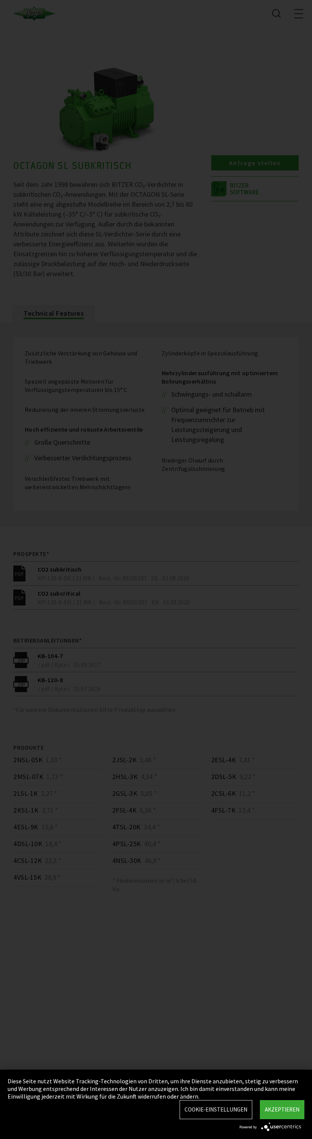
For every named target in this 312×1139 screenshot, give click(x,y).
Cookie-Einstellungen (216, 1109)
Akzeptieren (282, 1109)
